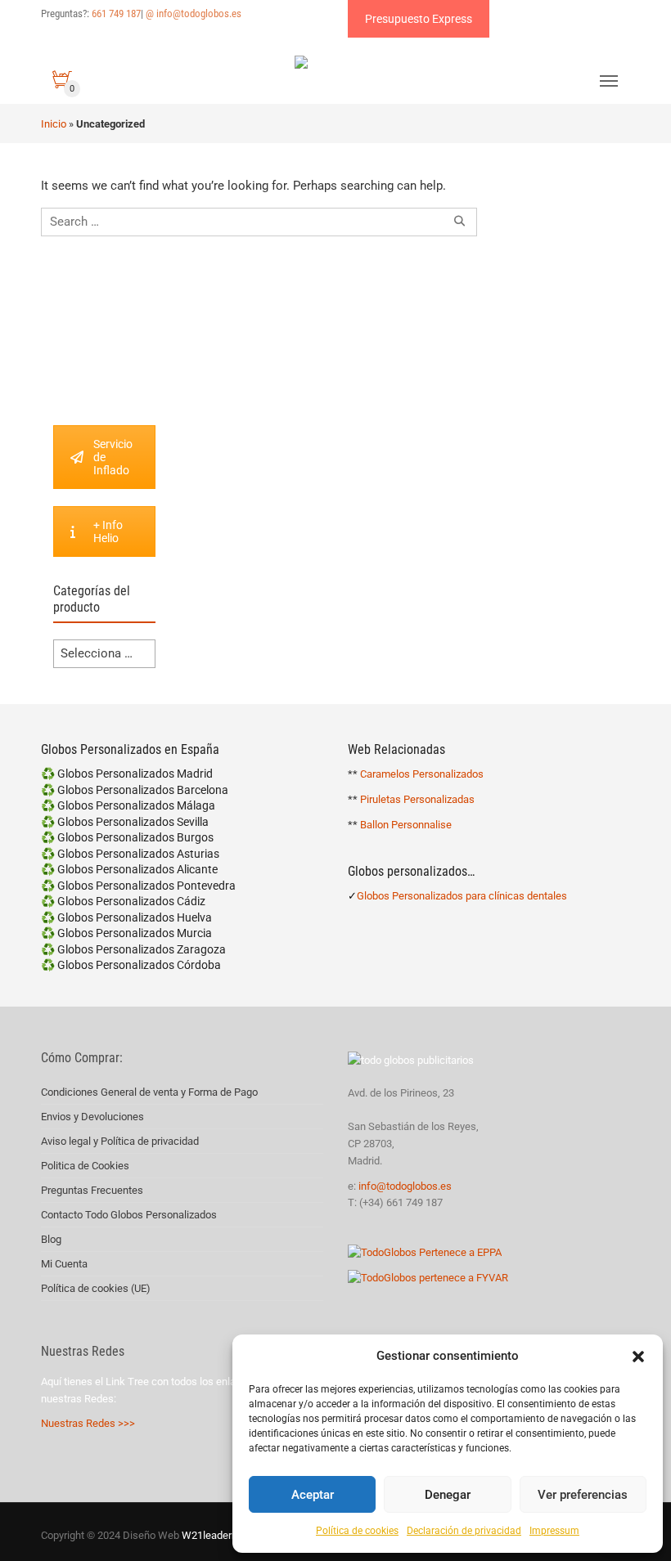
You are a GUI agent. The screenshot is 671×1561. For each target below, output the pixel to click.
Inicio (53, 124)
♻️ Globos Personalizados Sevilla (125, 821)
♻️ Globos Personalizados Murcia (126, 933)
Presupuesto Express (418, 18)
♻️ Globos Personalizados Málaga (128, 805)
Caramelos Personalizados (422, 774)
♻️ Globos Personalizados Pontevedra (138, 885)
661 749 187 (116, 13)
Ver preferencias (583, 1494)
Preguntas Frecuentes (92, 1190)
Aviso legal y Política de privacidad (120, 1141)
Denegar (448, 1494)
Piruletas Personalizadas (417, 799)
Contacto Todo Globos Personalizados (129, 1215)
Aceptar (312, 1494)
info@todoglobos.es (405, 1186)
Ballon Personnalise (406, 825)
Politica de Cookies (85, 1166)
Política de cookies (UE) (96, 1288)
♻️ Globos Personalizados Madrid (127, 773)
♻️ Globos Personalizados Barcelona (134, 789)
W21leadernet (212, 1535)
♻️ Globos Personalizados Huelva (126, 917)
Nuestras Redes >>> (88, 1423)
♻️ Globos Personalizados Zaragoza (133, 949)
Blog (51, 1239)
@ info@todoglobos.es (193, 13)
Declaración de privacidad (464, 1530)
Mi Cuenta (64, 1264)
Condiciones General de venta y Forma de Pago (149, 1092)
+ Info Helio (108, 531)
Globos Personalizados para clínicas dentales (462, 896)
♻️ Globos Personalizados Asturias (130, 853)
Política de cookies (357, 1530)
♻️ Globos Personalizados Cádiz (123, 901)
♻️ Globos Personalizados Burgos (127, 837)
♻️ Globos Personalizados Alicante (129, 869)
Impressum (554, 1530)
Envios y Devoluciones (92, 1116)
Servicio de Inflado (113, 457)
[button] (638, 1356)
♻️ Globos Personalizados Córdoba (131, 964)
